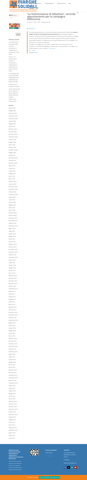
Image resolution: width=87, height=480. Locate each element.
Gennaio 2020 (12, 215)
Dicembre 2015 (13, 344)
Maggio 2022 (12, 152)
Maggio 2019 (12, 236)
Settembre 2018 (13, 257)
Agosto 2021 (12, 165)
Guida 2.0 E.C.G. (61, 3)
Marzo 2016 (12, 336)
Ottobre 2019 (12, 223)
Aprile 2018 (12, 270)
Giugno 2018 (12, 265)
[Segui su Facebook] (65, 467)
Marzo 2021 (12, 179)
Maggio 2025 (12, 110)
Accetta (42, 477)
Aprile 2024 (12, 126)
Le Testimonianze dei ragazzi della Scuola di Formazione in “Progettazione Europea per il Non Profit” (14, 48)
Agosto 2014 (12, 385)
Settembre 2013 (13, 414)
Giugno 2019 (12, 234)
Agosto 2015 (12, 354)
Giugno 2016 (12, 328)
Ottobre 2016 (12, 317)
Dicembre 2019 (13, 218)
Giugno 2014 (12, 391)
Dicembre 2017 (13, 281)
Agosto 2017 (12, 291)
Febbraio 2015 (13, 370)
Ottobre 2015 (12, 349)
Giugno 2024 (12, 121)
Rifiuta (48, 477)
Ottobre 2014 (12, 380)
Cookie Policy (48, 456)
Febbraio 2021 (13, 181)
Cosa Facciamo (49, 3)
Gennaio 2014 (12, 404)
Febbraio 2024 (13, 129)
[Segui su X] (68, 467)
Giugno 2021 (12, 171)
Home (31, 3)
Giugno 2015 (12, 359)
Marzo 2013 (12, 425)
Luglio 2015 (12, 357)
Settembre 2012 (13, 430)
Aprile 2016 (12, 333)
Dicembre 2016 (13, 312)
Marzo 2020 (12, 210)
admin (30, 22)
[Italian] (38, 9)
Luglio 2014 (12, 388)
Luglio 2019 (12, 231)
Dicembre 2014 (13, 375)
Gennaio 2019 (12, 247)
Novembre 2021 (13, 158)
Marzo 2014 (12, 399)
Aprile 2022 (12, 155)
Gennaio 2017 (12, 310)
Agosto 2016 (12, 323)
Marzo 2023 (12, 145)
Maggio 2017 (12, 299)
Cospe (34, 50)
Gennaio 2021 (12, 184)
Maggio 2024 (12, 124)
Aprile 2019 (12, 239)
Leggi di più (56, 477)
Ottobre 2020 (12, 192)
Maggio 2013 (12, 419)
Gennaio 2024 (12, 131)
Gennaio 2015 (12, 372)
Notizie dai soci (46, 22)
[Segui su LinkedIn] (72, 467)
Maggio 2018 (12, 268)
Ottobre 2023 (12, 139)
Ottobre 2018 (12, 255)
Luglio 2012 (12, 435)
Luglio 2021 (12, 168)
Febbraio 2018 (13, 275)
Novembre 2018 (13, 252)
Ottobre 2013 (12, 412)
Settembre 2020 (13, 194)
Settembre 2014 (13, 383)
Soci (69, 3)
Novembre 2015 (13, 346)
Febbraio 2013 (13, 427)
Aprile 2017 (12, 302)
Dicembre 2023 (13, 134)
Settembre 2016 (13, 320)
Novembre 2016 (13, 315)
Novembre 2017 (13, 283)
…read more (51, 48)
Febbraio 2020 (13, 213)
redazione (32, 28)
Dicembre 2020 (13, 186)
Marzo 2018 (12, 273)
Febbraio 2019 (13, 244)
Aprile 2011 (12, 438)
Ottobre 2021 (12, 160)
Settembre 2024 (13, 118)
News (36, 52)
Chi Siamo (38, 3)
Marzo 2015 (12, 367)
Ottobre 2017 (12, 286)
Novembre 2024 (13, 116)
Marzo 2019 (12, 241)
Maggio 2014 (12, 393)
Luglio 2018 (12, 262)
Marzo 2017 (12, 304)
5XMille (31, 8)
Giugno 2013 (12, 417)
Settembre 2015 (13, 351)
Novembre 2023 (13, 137)
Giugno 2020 (12, 202)
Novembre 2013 (13, 409)
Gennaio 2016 (12, 341)
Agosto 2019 (12, 228)
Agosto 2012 (12, 433)
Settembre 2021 (13, 163)
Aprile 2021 (12, 176)
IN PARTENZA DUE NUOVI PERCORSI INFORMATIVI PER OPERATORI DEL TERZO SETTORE (14, 77)
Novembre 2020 (13, 189)
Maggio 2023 (12, 142)
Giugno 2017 (12, 296)
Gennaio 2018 (12, 278)
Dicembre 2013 (13, 406)
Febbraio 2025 (13, 113)
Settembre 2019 (13, 226)
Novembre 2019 (13, 221)
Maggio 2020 (12, 205)
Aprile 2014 (12, 396)
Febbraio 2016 (13, 338)
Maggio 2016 (12, 330)
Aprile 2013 (12, 422)
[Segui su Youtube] (75, 467)
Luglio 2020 (12, 200)
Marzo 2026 (12, 108)
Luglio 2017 (12, 294)
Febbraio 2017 (13, 307)
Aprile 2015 (12, 365)
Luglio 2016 (12, 325)
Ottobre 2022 (12, 147)
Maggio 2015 (12, 362)
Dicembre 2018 (13, 249)
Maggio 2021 (12, 173)
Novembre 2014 (13, 378)
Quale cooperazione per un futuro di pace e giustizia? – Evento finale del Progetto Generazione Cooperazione (14, 95)
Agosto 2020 (12, 197)
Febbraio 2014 (13, 401)
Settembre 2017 (13, 289)
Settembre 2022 (13, 150)
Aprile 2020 (12, 207)
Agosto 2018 (12, 260)
